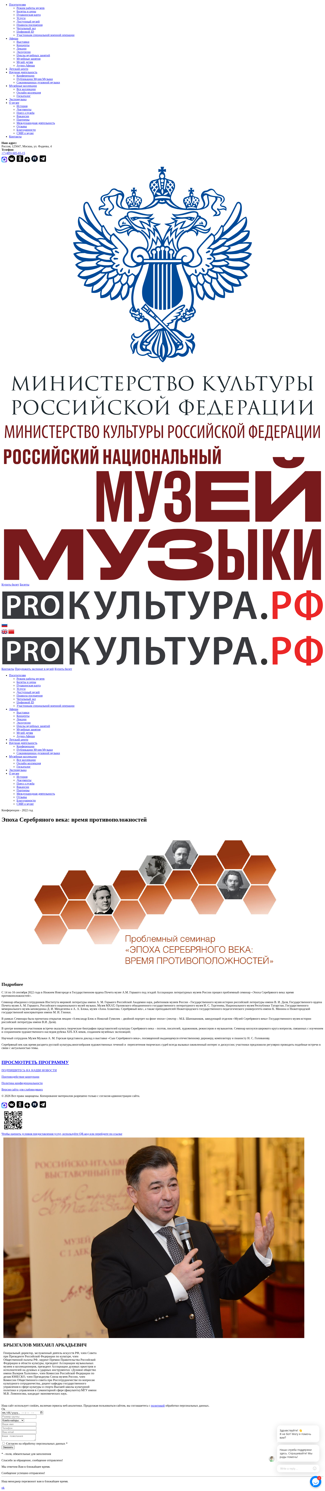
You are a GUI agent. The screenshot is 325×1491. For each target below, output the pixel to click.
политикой (158, 1405)
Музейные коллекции (23, 85)
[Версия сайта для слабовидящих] (75, 669)
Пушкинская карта (29, 14)
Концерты (23, 45)
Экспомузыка (18, 99)
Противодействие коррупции (20, 1076)
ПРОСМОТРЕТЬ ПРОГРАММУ (35, 1062)
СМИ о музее (25, 133)
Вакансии (23, 116)
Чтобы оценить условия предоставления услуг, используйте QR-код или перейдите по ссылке (62, 1133)
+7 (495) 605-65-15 (13, 153)
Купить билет (10, 584)
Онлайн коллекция (29, 92)
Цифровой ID (25, 31)
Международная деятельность (36, 123)
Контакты (15, 136)
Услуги (21, 18)
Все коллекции (26, 89)
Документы (24, 109)
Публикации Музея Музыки (35, 79)
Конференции (25, 75)
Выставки (23, 41)
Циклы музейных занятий (33, 55)
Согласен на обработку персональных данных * (37, 1443)
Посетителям (17, 4)
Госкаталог (24, 96)
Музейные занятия (28, 58)
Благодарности (26, 129)
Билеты (24, 584)
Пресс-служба (25, 112)
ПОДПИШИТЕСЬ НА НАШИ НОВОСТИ (29, 1070)
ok (3, 1487)
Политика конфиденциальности (22, 1083)
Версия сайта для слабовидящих (22, 1089)
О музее (14, 102)
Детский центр (18, 68)
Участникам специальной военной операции (45, 35)
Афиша (13, 38)
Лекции (22, 48)
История (22, 106)
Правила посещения (30, 24)
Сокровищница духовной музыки (38, 82)
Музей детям (25, 62)
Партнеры (23, 119)
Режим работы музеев (31, 8)
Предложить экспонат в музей (34, 669)
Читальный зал (26, 28)
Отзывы (22, 126)
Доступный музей (28, 21)
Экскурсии (24, 52)
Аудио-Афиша (26, 65)
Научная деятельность (23, 72)
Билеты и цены (26, 11)
